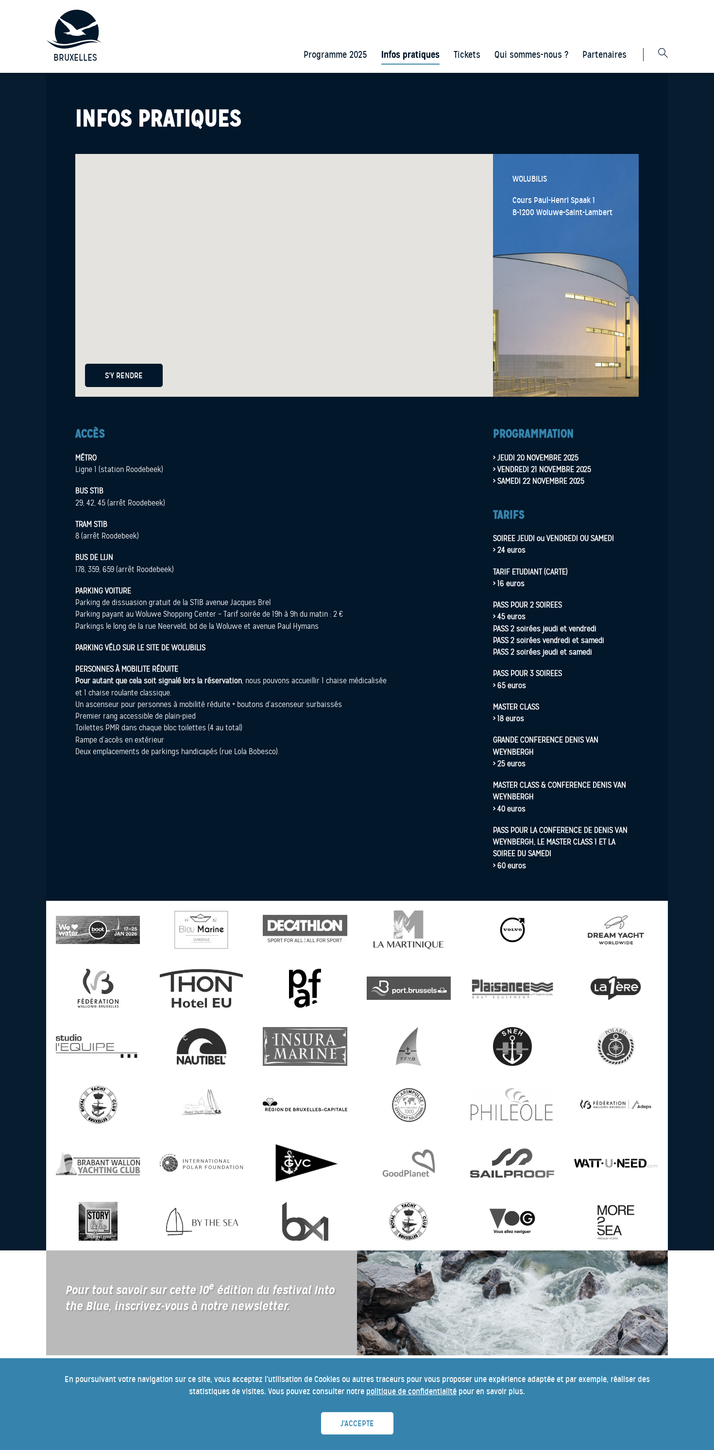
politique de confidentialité (411, 1391)
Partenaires (604, 54)
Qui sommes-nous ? (531, 54)
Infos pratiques (410, 54)
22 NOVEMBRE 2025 (553, 481)
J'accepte (357, 1423)
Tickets (467, 54)
